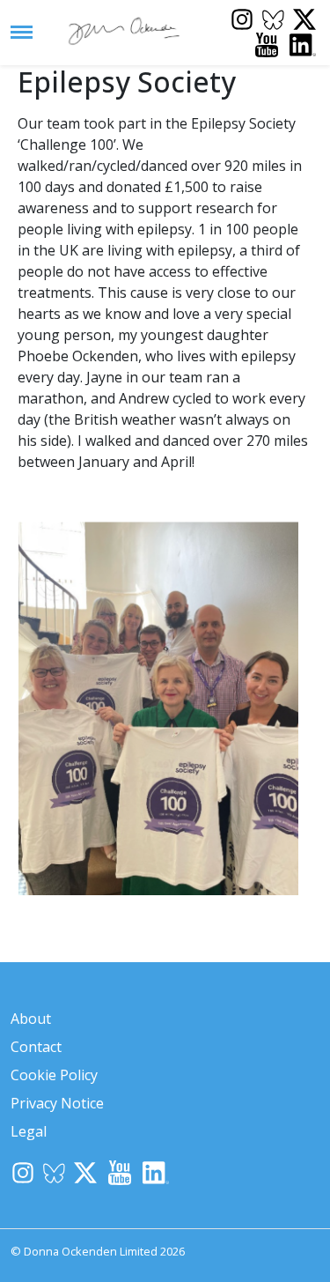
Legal (29, 1131)
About (31, 1018)
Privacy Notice (57, 1103)
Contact (36, 1046)
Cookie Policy (54, 1075)
